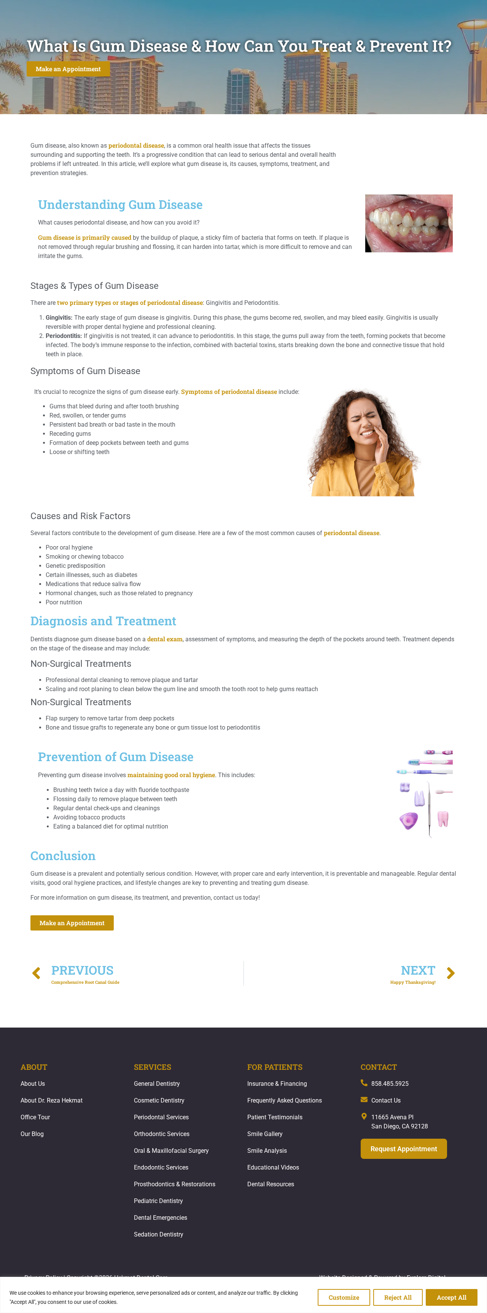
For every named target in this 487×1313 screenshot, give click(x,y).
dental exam (165, 639)
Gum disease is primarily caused (84, 237)
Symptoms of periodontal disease (229, 391)
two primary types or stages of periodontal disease (130, 302)
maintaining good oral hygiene (171, 775)
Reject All (398, 1297)
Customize (344, 1297)
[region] (243, 1295)
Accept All (451, 1297)
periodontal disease (136, 145)
